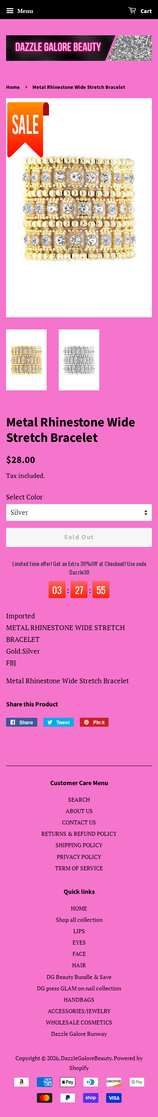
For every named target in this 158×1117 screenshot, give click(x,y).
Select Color (24, 496)
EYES (79, 942)
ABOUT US (79, 811)
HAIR (79, 965)
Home (13, 87)
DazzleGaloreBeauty (86, 1058)
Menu (24, 11)
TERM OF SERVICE (79, 868)
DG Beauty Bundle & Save (79, 977)
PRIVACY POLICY (79, 857)
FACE (79, 954)
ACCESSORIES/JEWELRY (79, 1011)
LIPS (79, 931)
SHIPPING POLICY (79, 845)
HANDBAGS (79, 999)
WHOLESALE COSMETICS (79, 1022)
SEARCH (79, 799)
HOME (79, 908)
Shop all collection (79, 919)
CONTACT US (79, 822)
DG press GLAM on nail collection (79, 988)
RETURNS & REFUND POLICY (79, 833)
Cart (145, 11)
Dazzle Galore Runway (79, 1033)
